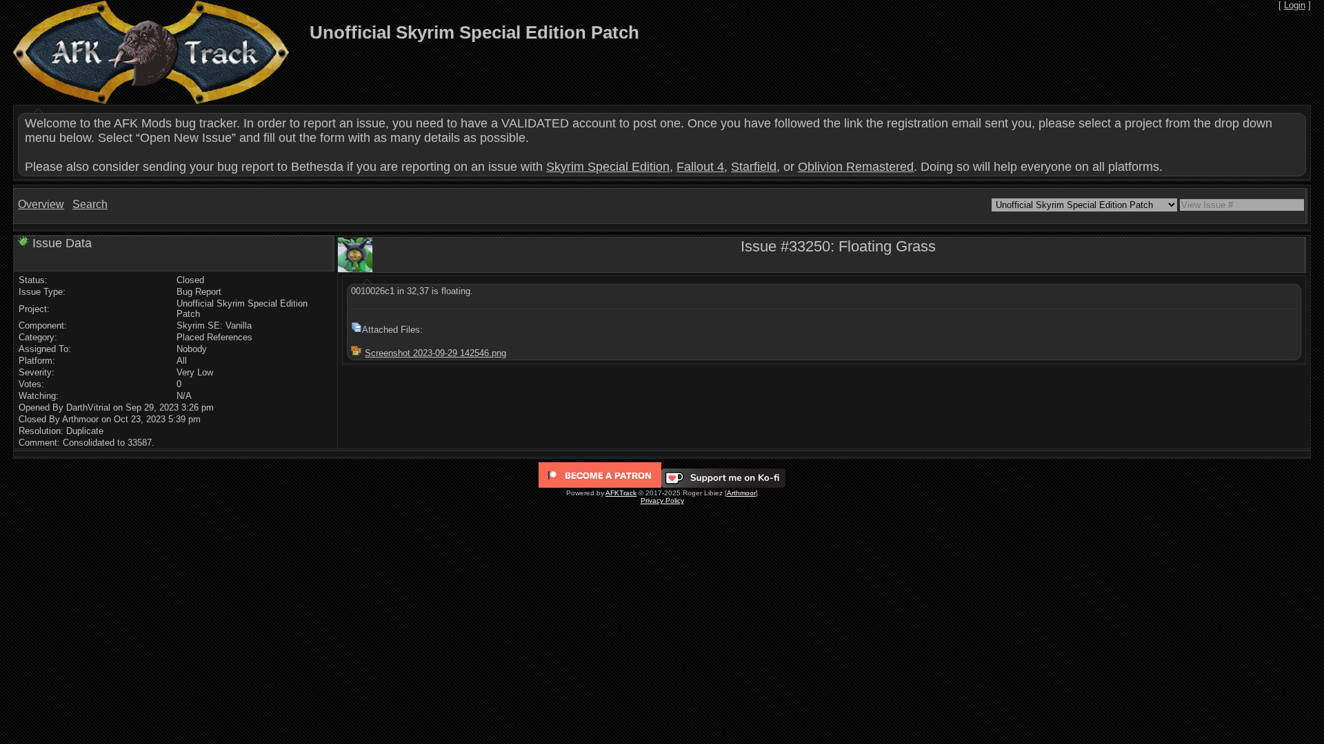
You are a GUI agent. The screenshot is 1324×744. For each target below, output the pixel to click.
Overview (41, 204)
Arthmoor (741, 493)
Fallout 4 (700, 167)
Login (1294, 5)
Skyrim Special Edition (608, 167)
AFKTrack (620, 493)
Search (90, 204)
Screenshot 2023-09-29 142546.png (435, 353)
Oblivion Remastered (856, 167)
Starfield (753, 167)
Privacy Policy (662, 500)
